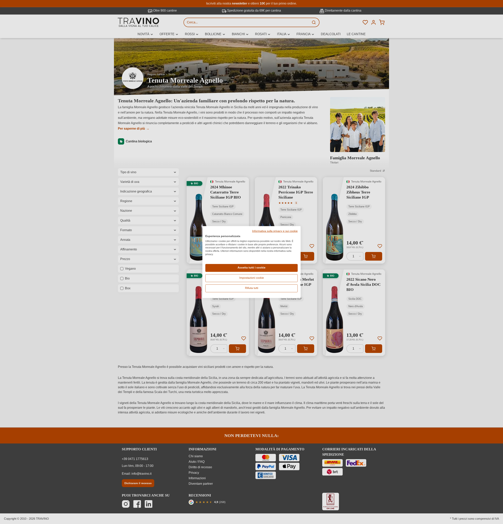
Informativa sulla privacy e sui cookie (275, 231)
